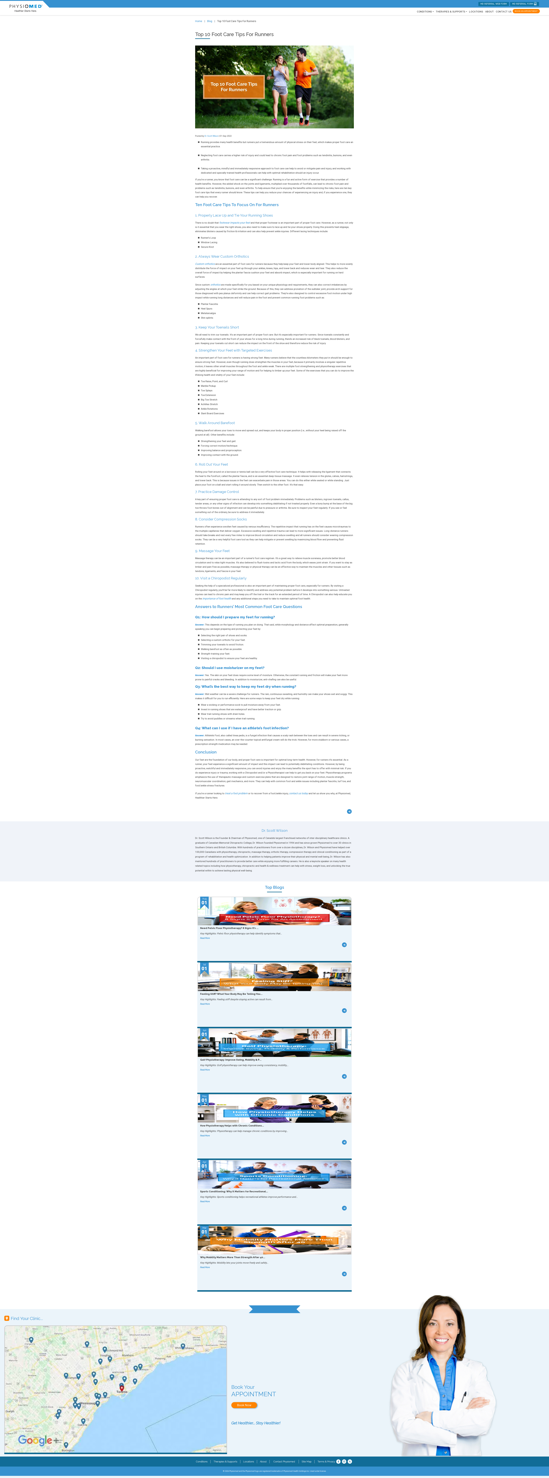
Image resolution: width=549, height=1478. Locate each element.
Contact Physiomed (284, 1461)
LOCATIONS (476, 11)
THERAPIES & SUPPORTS (450, 11)
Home (198, 21)
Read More (205, 938)
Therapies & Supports (225, 1461)
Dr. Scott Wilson (211, 136)
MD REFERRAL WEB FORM (494, 4)
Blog (209, 21)
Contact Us (504, 11)
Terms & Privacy (326, 1461)
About (489, 11)
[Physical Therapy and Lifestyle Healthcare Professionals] (26, 7)
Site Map (307, 1461)
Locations (248, 1461)
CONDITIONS (424, 11)
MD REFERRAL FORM (523, 4)
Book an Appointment (526, 11)
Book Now (244, 1405)
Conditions (202, 1461)
